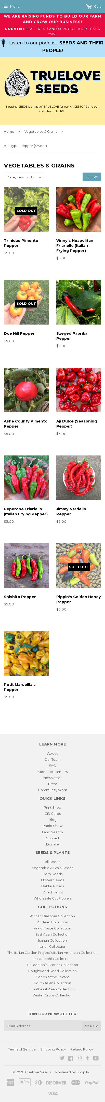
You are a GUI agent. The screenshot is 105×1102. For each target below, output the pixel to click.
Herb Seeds (52, 874)
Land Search (52, 832)
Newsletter (52, 778)
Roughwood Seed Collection (52, 971)
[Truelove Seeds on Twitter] (62, 1059)
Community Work (52, 790)
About (52, 753)
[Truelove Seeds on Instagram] (79, 1059)
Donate (52, 844)
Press (52, 784)
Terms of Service (22, 1049)
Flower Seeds (52, 880)
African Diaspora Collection (52, 916)
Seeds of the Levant (52, 977)
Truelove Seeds (38, 1072)
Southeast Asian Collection (52, 989)
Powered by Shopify (72, 1072)
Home (9, 131)
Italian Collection (52, 946)
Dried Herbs (53, 892)
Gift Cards (53, 813)
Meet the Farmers (53, 772)
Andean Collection (52, 922)
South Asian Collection (52, 983)
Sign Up (91, 1026)
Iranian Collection (52, 940)
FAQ (52, 766)
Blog (53, 820)
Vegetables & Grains (40, 131)
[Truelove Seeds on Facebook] (70, 1059)
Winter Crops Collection (52, 995)
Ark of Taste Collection (52, 928)
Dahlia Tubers (52, 886)
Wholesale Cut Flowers (53, 898)
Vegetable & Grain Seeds (52, 868)
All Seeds (52, 862)
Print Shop (52, 807)
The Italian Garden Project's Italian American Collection (52, 953)
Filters (92, 177)
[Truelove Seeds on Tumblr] (87, 1059)
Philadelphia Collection (52, 959)
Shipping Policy (53, 1049)
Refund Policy (81, 1049)
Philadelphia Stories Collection (52, 965)
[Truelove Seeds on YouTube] (96, 1059)
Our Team (52, 759)
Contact (52, 838)
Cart (97, 6)
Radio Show (52, 826)
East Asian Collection (52, 934)
